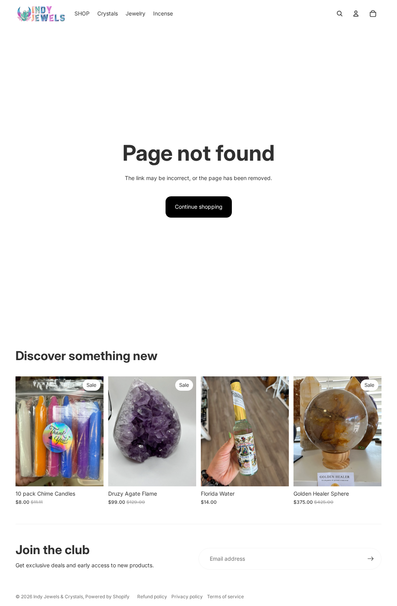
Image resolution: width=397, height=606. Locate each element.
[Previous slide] (114, 431)
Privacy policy (187, 596)
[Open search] (339, 13)
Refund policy (152, 596)
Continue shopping (199, 206)
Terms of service (225, 596)
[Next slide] (190, 431)
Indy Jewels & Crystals (58, 596)
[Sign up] (370, 558)
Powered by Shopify (107, 596)
